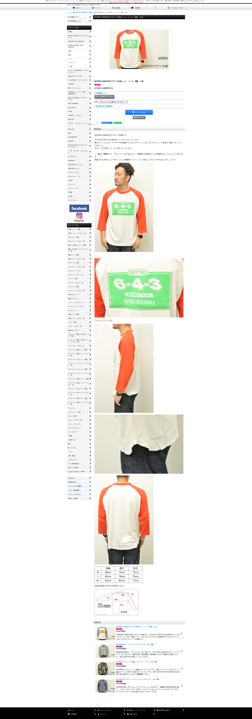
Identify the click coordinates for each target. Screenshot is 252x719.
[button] (116, 8)
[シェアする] (97, 123)
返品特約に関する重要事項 (104, 106)
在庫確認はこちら (101, 93)
